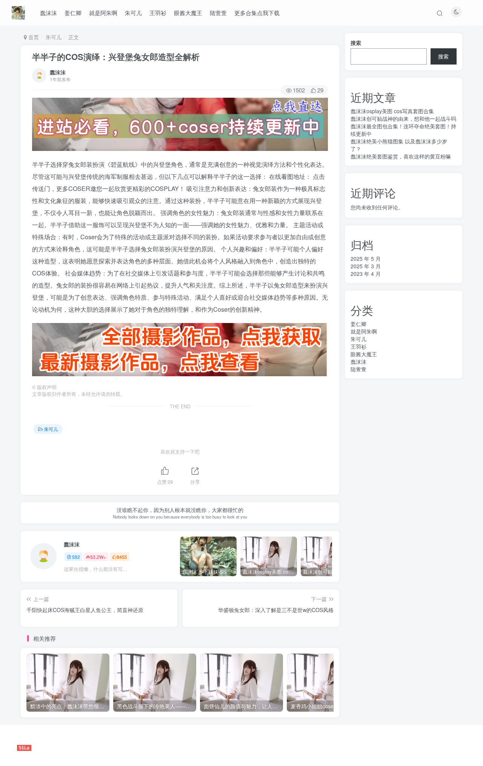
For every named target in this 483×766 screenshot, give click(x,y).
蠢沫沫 (48, 13)
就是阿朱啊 (103, 13)
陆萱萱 (218, 13)
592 (76, 557)
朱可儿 (133, 13)
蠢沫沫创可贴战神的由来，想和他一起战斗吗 (403, 118)
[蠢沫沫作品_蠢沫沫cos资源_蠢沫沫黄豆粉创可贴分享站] (18, 12)
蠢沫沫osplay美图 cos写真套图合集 (392, 111)
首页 (33, 37)
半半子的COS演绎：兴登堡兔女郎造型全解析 (116, 57)
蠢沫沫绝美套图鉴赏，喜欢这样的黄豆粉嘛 (401, 156)
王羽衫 (157, 13)
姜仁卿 (73, 13)
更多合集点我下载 (257, 13)
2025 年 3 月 (366, 266)
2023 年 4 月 (366, 273)
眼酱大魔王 (188, 13)
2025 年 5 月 (366, 258)
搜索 (356, 42)
